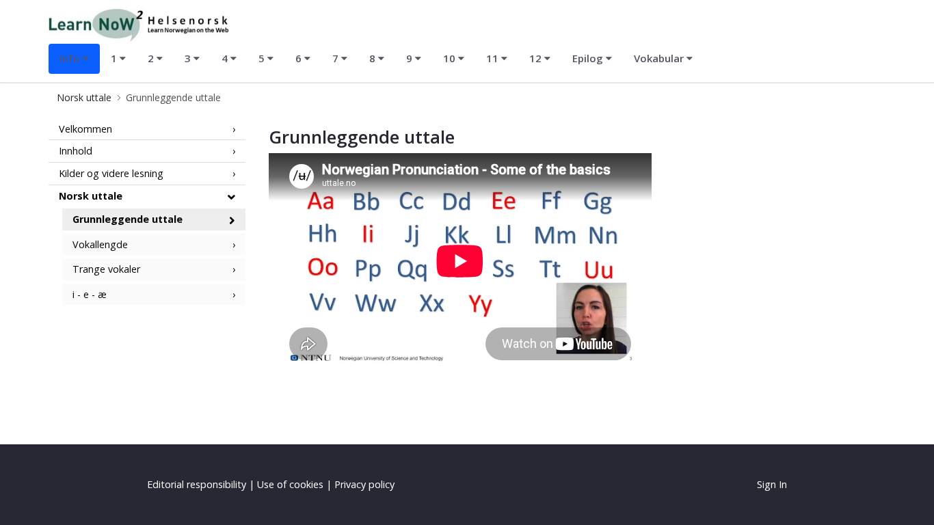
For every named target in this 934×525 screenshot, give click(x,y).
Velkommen (85, 128)
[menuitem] (74, 59)
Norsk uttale (90, 195)
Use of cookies (290, 484)
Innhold (75, 150)
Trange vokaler (106, 268)
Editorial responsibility (196, 484)
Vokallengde (100, 244)
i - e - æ (89, 294)
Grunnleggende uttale (127, 219)
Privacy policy (364, 484)
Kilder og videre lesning (111, 173)
